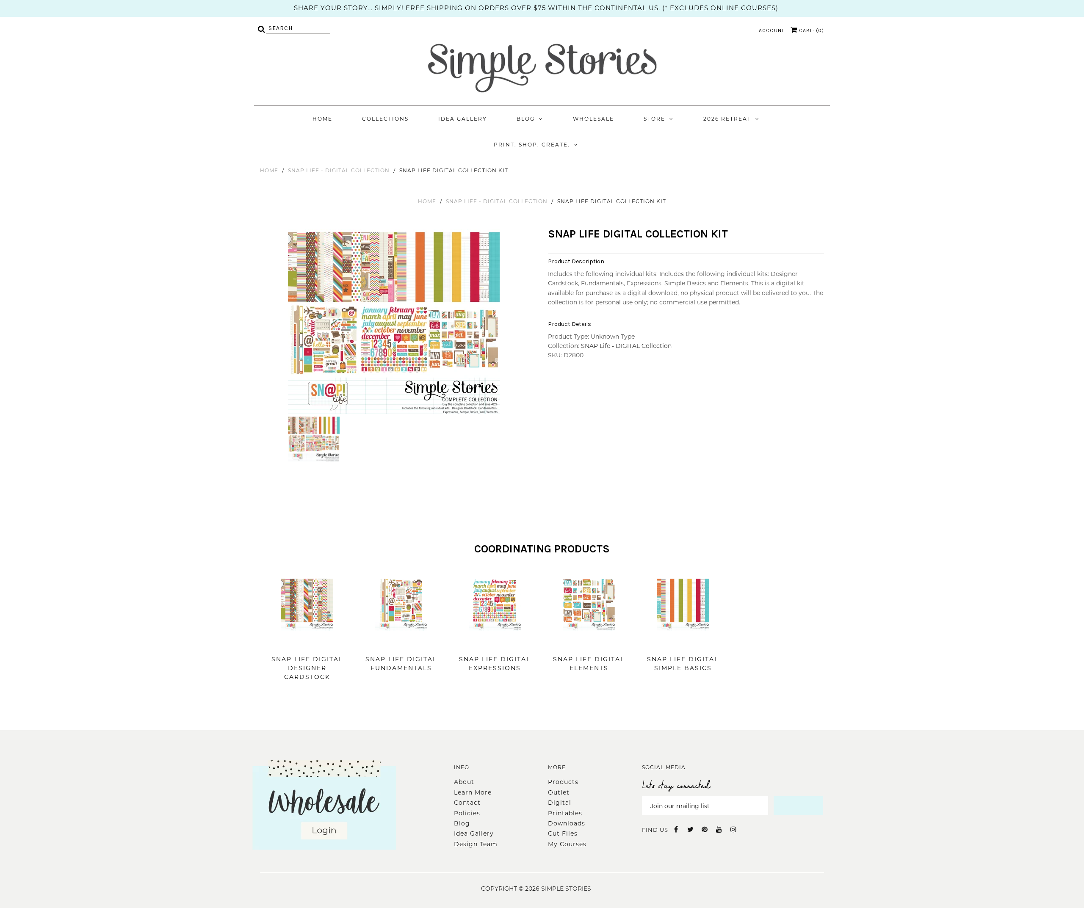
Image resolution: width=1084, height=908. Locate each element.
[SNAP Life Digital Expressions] (495, 644)
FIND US (655, 829)
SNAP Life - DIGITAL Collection (339, 170)
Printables (565, 813)
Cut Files (563, 833)
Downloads (566, 823)
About (464, 782)
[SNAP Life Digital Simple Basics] (683, 644)
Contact (467, 802)
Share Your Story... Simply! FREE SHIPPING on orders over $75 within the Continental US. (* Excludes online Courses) (536, 8)
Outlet (559, 792)
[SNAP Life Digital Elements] (589, 644)
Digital (559, 802)
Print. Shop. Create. (532, 144)
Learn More (473, 792)
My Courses (567, 844)
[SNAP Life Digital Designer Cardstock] (307, 644)
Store (654, 119)
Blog (526, 119)
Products (563, 782)
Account (772, 30)
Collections (385, 119)
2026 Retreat (727, 119)
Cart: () (810, 30)
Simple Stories (566, 888)
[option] (395, 321)
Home (322, 119)
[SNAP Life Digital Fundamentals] (401, 644)
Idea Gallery (462, 119)
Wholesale (593, 119)
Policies (467, 813)
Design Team (476, 844)
